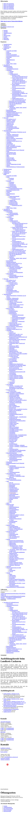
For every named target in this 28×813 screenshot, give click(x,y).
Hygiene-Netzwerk (10, 144)
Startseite (5, 30)
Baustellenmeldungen (11, 111)
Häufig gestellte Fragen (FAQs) (16, 304)
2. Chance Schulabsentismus (13, 520)
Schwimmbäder (12, 374)
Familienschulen (13, 422)
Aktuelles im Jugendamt (14, 397)
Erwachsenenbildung (14, 509)
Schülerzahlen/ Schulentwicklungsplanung (15, 518)
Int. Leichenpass (13, 360)
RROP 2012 (15, 320)
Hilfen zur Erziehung (14, 427)
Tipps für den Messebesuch (15, 103)
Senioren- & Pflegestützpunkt (16, 529)
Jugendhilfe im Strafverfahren (16, 429)
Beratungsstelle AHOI (14, 396)
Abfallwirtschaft (10, 124)
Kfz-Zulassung (12, 576)
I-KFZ (4, 34)
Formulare (22, 596)
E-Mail (2, 728)
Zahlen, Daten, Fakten (11, 63)
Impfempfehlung (13, 358)
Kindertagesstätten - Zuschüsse (16, 436)
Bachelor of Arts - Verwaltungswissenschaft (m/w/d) (19, 76)
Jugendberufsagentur (14, 428)
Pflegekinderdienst (13, 438)
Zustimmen (3, 25)
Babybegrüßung (13, 405)
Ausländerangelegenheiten (12, 135)
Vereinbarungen (12, 186)
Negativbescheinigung (14, 437)
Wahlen (8, 61)
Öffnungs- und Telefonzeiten (15, 302)
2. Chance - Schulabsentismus (13, 443)
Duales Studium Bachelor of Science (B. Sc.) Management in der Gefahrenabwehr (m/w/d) (19, 82)
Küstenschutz (12, 570)
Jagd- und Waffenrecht (14, 536)
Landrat (8, 58)
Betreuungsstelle (7, 811)
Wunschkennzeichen (14, 585)
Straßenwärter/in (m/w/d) (17, 98)
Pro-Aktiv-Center (13, 440)
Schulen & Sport (10, 157)
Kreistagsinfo (10, 596)
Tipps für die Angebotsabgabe (16, 272)
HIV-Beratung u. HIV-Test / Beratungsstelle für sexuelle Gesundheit (18, 353)
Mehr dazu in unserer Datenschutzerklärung (11, 21)
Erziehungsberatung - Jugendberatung (17, 416)
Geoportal (11, 179)
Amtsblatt (11, 215)
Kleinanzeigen (9, 125)
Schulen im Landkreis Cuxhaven (16, 514)
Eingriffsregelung (13, 487)
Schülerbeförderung (13, 516)
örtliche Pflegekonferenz (14, 527)
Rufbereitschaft (12, 441)
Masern (11, 362)
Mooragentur (12, 495)
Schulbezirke (12, 513)
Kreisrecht (8, 53)
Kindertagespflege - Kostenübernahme (18, 434)
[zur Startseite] (7, 26)
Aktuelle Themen (13, 300)
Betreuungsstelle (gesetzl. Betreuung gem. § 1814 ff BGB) (17, 340)
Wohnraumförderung (14, 325)
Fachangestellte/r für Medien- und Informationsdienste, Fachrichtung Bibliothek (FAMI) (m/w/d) (19, 95)
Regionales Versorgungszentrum (16, 558)
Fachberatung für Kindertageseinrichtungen (15, 418)
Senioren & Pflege (10, 159)
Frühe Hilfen (12, 425)
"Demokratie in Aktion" (17, 548)
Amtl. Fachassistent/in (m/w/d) (19, 99)
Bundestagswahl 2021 (17, 205)
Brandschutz (12, 532)
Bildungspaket (12, 543)
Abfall (10, 569)
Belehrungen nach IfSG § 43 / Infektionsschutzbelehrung (16, 335)
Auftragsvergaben (13, 271)
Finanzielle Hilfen (13, 556)
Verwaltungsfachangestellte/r (9, 706)
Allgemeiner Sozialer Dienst (15, 398)
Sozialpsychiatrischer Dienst (15, 375)
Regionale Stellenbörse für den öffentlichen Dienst (16, 277)
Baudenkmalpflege (13, 311)
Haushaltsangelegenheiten (12, 114)
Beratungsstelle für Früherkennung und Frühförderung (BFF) (18, 337)
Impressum (5, 38)
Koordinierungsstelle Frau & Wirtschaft (15, 150)
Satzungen (11, 183)
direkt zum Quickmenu (8, 3)
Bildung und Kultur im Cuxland (16, 542)
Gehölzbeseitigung (13, 490)
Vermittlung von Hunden (14, 474)
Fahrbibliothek (12, 465)
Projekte (11, 499)
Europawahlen (12, 197)
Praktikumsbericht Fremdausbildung (19, 225)
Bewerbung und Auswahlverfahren (17, 101)
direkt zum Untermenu (8, 7)
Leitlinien (11, 469)
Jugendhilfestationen (13, 431)
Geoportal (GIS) (10, 123)
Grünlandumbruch (13, 491)
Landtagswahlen (13, 201)
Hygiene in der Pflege (14, 355)
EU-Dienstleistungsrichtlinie (12, 128)
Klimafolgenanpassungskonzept (16, 455)
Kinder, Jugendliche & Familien (13, 146)
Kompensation (12, 493)
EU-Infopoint (9, 129)
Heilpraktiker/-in (13, 349)
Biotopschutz (12, 485)
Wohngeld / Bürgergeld (14, 565)
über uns (11, 482)
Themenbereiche (7, 130)
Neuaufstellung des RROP (18, 318)
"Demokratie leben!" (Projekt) (16, 545)
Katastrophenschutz (13, 534)
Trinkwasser (12, 379)
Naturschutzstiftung (13, 498)
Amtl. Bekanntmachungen (12, 68)
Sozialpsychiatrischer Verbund (16, 376)
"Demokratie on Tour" (17, 547)
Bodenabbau (12, 486)
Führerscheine (12, 575)
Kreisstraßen (12, 578)
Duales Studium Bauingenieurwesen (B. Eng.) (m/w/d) (19, 85)
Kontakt (5, 36)
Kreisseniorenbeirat (13, 526)
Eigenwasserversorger (14, 342)
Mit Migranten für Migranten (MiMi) (17, 365)
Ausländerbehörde (7, 807)
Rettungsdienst (12, 535)
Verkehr (8, 165)
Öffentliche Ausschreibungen (13, 115)
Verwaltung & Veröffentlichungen (7, 65)
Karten (7, 52)
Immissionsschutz (13, 322)
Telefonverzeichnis (10, 121)
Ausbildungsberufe (13, 74)
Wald (10, 502)
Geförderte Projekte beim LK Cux (14, 112)
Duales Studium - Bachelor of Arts (11, 693)
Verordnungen (12, 184)
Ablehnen (3, 23)
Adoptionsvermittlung (14, 395)
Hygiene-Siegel (15, 357)
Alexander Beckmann (5, 721)
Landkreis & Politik (6, 49)
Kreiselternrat (12, 522)
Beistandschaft (12, 407)
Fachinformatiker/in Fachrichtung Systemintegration (11, 710)
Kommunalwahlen (13, 202)
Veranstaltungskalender (14, 472)
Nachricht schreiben (5, 758)
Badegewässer (12, 333)
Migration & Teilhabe (11, 154)
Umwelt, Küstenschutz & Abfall (13, 164)
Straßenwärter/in (7, 711)
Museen (11, 471)
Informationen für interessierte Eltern (17, 102)
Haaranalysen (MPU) (14, 346)
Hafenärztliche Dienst (14, 347)
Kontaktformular (10, 728)
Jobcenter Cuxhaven (13, 557)
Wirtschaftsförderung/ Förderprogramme (15, 166)
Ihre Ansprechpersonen (14, 483)
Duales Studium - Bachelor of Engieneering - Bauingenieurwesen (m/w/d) (13, 704)
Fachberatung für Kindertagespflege (17, 420)
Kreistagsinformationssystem (12, 56)
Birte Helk (3, 732)
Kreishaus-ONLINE (18, 593)
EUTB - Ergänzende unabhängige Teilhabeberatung (17, 553)
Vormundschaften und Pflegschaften (17, 450)
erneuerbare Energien (14, 489)
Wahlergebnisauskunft (14, 196)
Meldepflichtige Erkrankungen (16, 364)
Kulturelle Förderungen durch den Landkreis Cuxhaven (17, 467)
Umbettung (11, 383)
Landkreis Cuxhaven (5, 748)
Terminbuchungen (7, 33)
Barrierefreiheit (9, 110)
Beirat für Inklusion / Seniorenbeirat (14, 138)
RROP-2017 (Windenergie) (18, 321)
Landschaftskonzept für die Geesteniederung (15, 457)
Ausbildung (9, 70)
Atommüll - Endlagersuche (12, 134)
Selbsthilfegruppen (13, 560)
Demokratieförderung (14, 507)
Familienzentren (12, 424)
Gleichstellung (9, 143)
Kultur (7, 151)
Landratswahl (12, 200)
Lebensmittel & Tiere (11, 152)
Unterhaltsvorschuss (13, 449)
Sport (10, 523)
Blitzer (10, 574)
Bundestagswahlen (13, 204)
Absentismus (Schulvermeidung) (16, 393)
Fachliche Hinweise (13, 554)
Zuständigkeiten (12, 303)
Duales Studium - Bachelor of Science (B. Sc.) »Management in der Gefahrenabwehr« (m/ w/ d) (14, 702)
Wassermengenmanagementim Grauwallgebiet (15, 460)
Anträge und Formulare (14, 306)
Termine (11, 72)
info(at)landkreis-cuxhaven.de (11, 757)
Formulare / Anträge (10, 120)
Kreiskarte (11, 178)
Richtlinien (11, 182)
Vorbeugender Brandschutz (15, 324)
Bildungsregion (12, 411)
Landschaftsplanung (13, 494)
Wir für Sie (5, 117)
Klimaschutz (9, 148)
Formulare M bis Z (13, 284)
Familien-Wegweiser (14, 423)
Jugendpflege (12, 432)
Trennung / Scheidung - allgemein (17, 445)
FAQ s (13, 380)
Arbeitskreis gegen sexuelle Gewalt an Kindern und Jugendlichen (18, 400)
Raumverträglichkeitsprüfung (18, 317)
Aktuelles (5, 31)
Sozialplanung (12, 561)
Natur (7, 155)
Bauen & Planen (10, 137)
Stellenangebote (9, 116)
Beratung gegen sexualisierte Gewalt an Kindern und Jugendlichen (18, 409)
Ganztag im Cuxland (11, 139)
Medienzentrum (12, 512)
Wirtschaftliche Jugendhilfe (15, 451)
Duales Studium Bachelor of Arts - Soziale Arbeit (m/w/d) (19, 78)
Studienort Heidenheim (20, 229)
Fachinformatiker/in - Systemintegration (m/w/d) (18, 91)
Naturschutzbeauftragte (14, 496)
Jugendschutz (12, 433)
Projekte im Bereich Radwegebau (16, 579)
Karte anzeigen (4, 751)
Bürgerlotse (9, 57)
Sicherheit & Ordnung (11, 160)
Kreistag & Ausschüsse (11, 54)
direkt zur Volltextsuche (8, 5)
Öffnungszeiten (6, 35)
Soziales (8, 161)
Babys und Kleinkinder (14, 406)
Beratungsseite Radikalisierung (16, 540)
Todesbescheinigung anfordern (16, 378)
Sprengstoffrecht (13, 538)
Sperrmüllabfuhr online (11, 126)
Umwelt (11, 571)
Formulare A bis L (13, 282)
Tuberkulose (12, 382)
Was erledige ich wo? (11, 119)
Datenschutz (6, 39)
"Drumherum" (12, 105)
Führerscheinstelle (7, 809)
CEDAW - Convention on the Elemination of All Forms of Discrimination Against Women (16, 387)
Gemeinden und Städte (11, 50)
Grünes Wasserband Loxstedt (15, 454)
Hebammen (11, 348)
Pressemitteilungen (10, 59)
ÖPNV (8, 156)
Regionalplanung (13, 313)
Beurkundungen (13, 413)
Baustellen (5, 596)
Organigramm (9, 67)
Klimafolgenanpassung (11, 147)
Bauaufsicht (12, 309)
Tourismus (8, 163)
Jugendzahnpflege (13, 361)
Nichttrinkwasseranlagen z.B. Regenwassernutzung (16, 367)
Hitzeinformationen (13, 351)
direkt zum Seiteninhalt (8, 8)
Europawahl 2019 (16, 199)
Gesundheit (8, 142)
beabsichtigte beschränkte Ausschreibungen (15, 269)
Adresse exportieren (5, 759)
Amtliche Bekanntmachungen (7, 593)
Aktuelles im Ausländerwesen (7, 46)
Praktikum (11, 106)
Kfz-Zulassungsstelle (8, 808)
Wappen (8, 62)
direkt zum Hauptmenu (8, 6)
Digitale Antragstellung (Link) (16, 307)
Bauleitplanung (12, 312)
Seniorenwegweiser (13, 530)
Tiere (10, 500)
